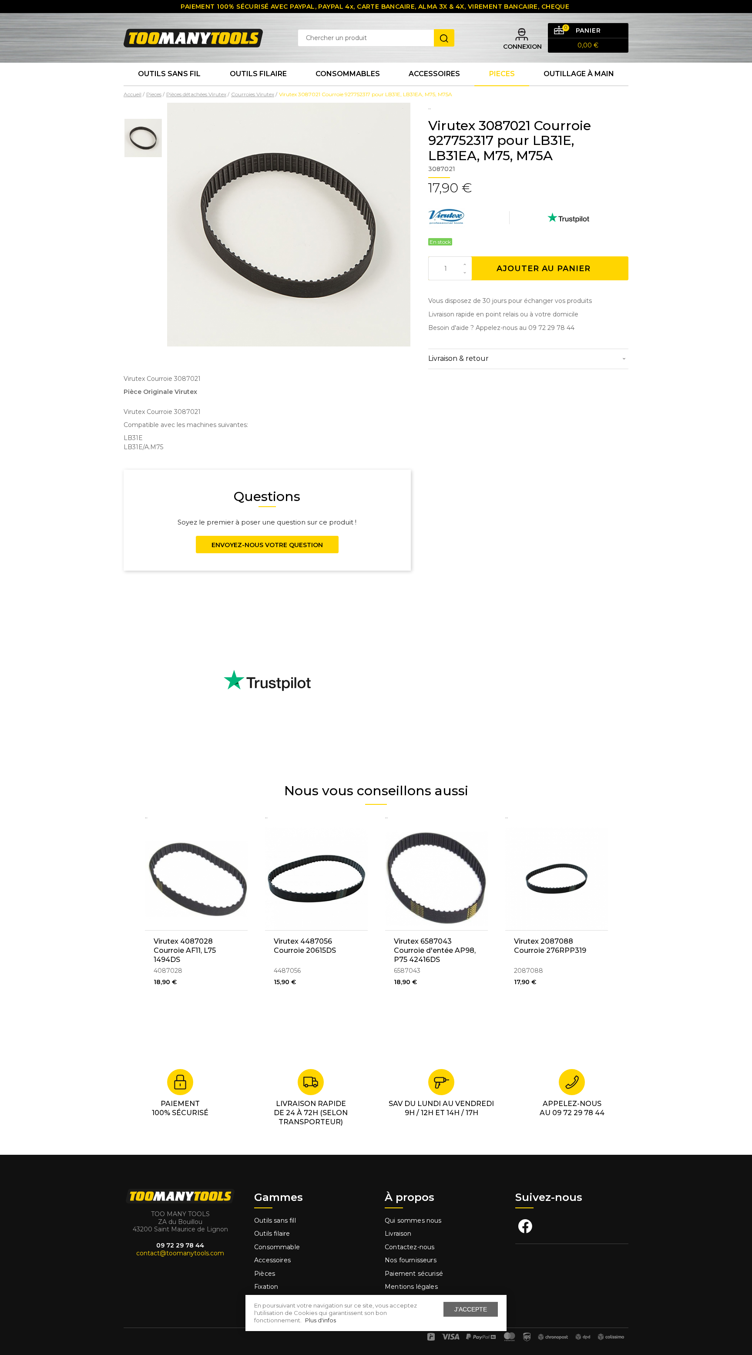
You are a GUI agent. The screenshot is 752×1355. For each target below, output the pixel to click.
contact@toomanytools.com (180, 1253)
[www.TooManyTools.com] (193, 37)
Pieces (502, 74)
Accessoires (434, 74)
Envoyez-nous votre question (267, 545)
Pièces (264, 1274)
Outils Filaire (258, 74)
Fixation (266, 1287)
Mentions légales (412, 1287)
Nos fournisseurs (410, 1260)
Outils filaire (272, 1233)
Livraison (398, 1233)
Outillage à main (579, 74)
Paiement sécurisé (414, 1274)
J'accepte (470, 1309)
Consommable (277, 1247)
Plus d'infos (320, 1320)
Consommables (348, 74)
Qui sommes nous (413, 1220)
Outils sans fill (275, 1220)
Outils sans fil (169, 74)
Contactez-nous (409, 1247)
